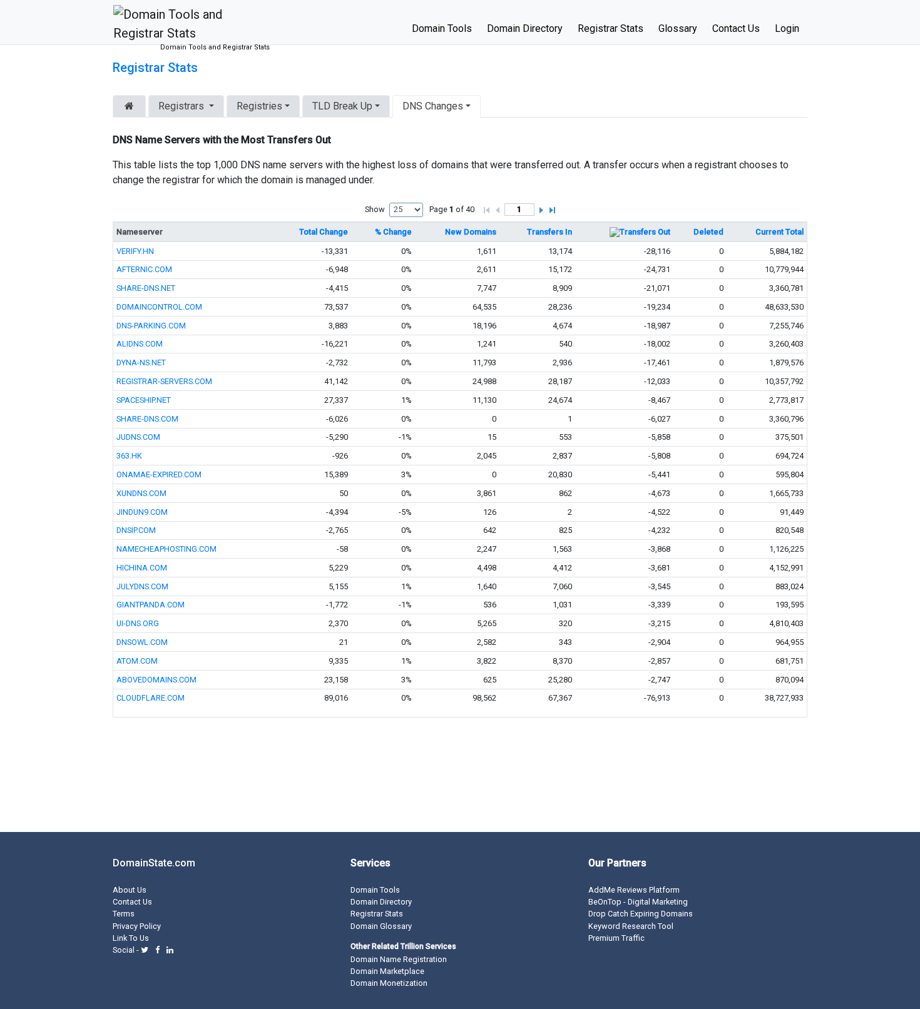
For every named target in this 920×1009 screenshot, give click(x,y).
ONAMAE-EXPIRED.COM (159, 474)
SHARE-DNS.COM (147, 418)
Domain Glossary (381, 926)
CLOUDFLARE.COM (150, 697)
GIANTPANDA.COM (150, 604)
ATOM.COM (137, 661)
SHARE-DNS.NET (145, 288)
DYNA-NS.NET (141, 362)
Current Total (779, 231)
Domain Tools (442, 28)
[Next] (541, 207)
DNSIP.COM (136, 530)
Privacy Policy (137, 926)
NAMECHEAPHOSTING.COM (166, 549)
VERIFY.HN (135, 251)
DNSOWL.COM (142, 642)
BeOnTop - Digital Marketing (638, 901)
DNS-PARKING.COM (151, 325)
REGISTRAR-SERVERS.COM (164, 381)
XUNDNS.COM (141, 493)
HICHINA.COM (141, 567)
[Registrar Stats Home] (129, 106)
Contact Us (736, 28)
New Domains (470, 231)
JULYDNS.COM (142, 586)
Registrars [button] (181, 106)
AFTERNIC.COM (144, 269)
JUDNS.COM (138, 437)
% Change (393, 231)
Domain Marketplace (387, 971)
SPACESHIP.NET (143, 400)
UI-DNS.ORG (137, 623)
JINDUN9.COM (142, 512)
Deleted (708, 231)
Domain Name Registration (398, 959)
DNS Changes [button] (432, 106)
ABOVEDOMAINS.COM (156, 679)
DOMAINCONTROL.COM (159, 307)
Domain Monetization (388, 983)
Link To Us (131, 938)
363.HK (129, 455)
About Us (129, 890)
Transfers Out (645, 231)
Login (787, 28)
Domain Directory (525, 28)
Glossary (677, 28)
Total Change (323, 231)
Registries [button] (259, 106)
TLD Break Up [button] (342, 106)
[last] (553, 207)
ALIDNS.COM (139, 343)
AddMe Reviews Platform (634, 890)
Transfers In (549, 231)
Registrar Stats (610, 28)
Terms (124, 913)
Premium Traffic (616, 938)
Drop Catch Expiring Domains (640, 913)
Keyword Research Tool (630, 926)
